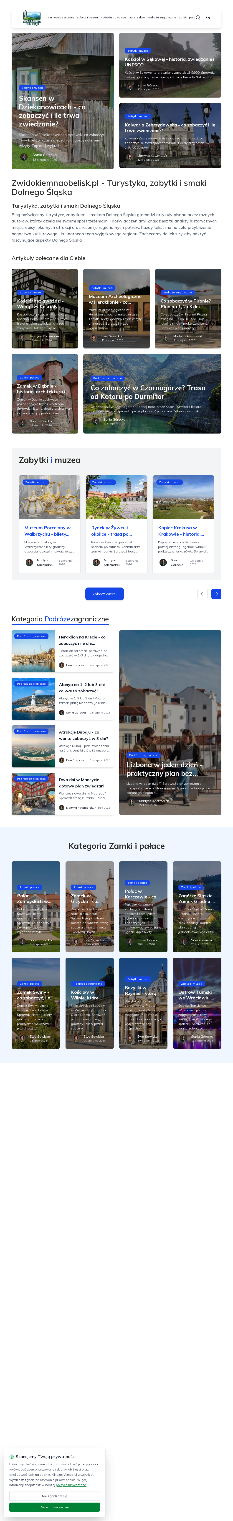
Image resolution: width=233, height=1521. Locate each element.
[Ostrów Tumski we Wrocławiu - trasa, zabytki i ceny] (197, 1003)
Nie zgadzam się (54, 1496)
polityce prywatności (71, 1485)
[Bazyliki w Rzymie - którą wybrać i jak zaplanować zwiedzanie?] (143, 1003)
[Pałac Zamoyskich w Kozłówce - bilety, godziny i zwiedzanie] (36, 906)
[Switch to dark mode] (208, 17)
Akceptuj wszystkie (55, 1507)
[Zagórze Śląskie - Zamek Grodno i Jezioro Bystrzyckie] (197, 906)
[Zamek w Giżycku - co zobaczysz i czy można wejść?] (90, 906)
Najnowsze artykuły (61, 17)
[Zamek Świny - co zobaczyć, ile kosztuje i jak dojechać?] (36, 1003)
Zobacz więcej (104, 594)
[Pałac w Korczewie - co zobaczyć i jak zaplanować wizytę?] (143, 906)
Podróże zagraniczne (161, 17)
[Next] (216, 594)
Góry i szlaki (137, 17)
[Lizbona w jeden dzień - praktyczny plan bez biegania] (170, 722)
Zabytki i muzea (87, 17)
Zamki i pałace (188, 17)
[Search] (197, 17)
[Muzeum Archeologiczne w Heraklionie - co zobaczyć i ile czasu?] (116, 308)
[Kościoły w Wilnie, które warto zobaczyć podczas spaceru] (90, 1003)
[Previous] (202, 594)
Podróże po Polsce (113, 17)
